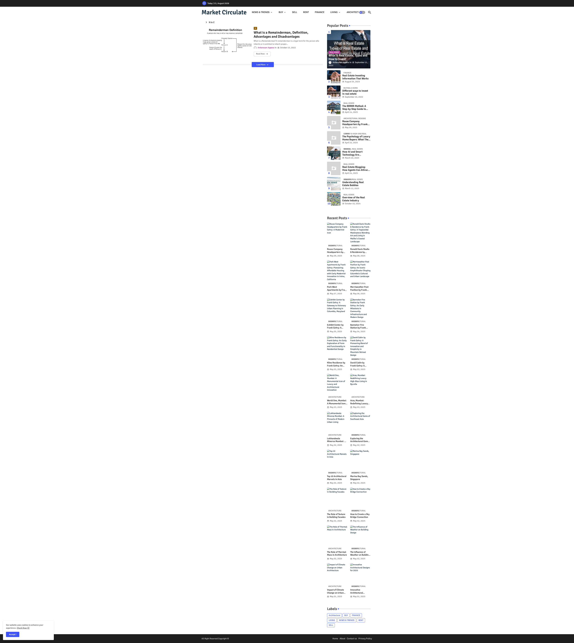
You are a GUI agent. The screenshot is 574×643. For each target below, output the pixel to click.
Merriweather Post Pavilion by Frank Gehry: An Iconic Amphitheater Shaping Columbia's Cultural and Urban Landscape (359, 288)
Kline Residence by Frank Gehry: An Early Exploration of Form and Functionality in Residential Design (336, 364)
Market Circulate (224, 12)
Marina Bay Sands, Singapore (359, 478)
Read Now (260, 54)
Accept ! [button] (12, 634)
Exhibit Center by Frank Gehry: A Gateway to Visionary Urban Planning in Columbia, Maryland (336, 326)
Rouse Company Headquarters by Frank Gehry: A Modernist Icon (355, 123)
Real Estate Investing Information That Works (355, 77)
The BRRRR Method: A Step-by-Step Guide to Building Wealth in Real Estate (355, 108)
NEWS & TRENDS (261, 12)
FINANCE (319, 12)
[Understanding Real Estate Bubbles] (334, 183)
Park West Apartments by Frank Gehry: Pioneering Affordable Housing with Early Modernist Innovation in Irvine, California (337, 288)
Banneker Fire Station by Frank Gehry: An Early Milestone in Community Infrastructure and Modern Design (359, 326)
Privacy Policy (365, 638)
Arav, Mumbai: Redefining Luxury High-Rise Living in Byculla (359, 402)
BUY (281, 12)
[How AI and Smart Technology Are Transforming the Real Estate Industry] (334, 153)
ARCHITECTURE (355, 12)
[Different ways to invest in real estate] (334, 92)
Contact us (352, 638)
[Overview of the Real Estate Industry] (334, 199)
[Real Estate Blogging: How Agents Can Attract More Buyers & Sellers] (334, 168)
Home (335, 638)
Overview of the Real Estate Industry (353, 199)
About (342, 638)
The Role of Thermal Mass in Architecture (337, 553)
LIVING (334, 12)
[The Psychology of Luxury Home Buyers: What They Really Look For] (334, 138)
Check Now (22, 628)
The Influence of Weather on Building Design (360, 553)
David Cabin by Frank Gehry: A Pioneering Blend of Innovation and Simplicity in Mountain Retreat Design (359, 364)
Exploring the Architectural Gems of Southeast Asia (359, 440)
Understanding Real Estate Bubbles (353, 184)
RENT (306, 12)
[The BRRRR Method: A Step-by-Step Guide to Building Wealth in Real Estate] (334, 107)
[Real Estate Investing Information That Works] (334, 77)
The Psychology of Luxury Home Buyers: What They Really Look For (356, 138)
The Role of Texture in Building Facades (336, 516)
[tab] (262, 12)
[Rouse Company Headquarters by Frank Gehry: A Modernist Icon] (334, 122)
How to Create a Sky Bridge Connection (360, 516)
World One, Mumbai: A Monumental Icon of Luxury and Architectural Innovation (336, 402)
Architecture (334, 615)
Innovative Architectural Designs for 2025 (358, 591)
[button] (362, 12)
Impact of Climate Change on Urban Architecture (335, 591)
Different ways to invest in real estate (355, 92)
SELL (294, 12)
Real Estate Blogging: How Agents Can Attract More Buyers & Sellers (355, 169)
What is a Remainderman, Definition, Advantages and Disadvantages (281, 34)
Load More (261, 64)
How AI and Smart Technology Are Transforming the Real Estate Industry (354, 153)
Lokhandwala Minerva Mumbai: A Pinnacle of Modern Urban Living (336, 440)
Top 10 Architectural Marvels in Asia (336, 478)
